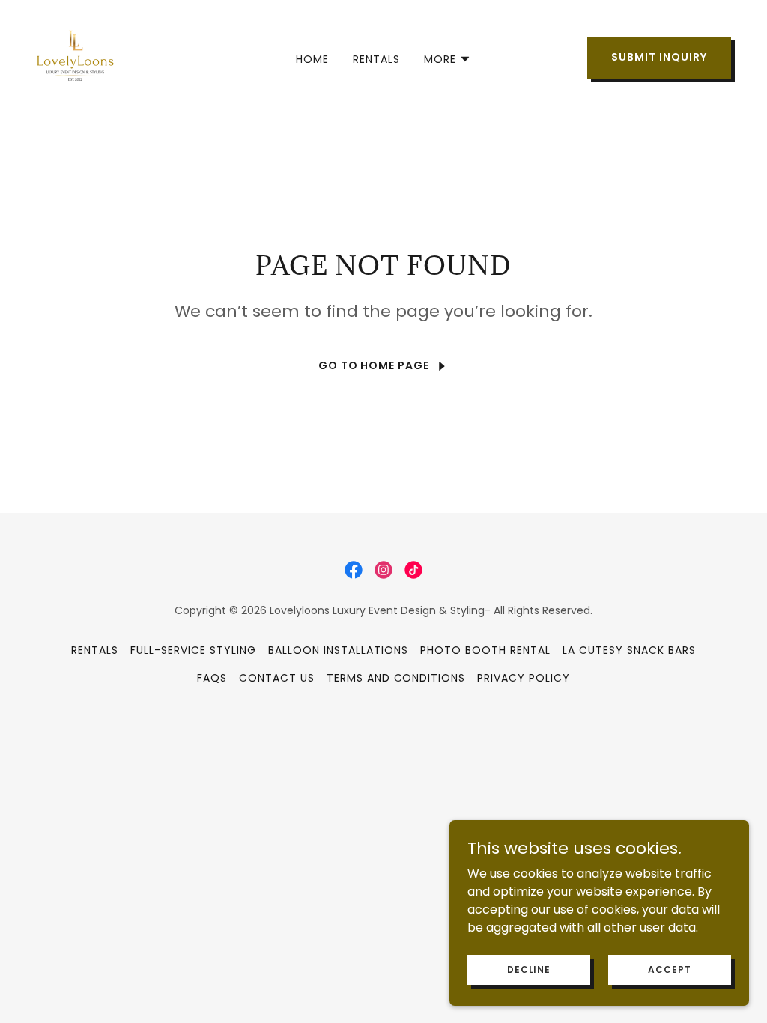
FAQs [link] (212, 677)
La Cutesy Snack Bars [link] (629, 650)
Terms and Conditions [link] (396, 677)
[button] (447, 59)
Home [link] (312, 59)
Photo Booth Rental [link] (485, 650)
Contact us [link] (277, 677)
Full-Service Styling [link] (193, 650)
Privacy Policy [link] (523, 677)
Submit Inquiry (659, 56)
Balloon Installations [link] (338, 650)
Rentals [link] (376, 59)
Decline (529, 968)
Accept (669, 968)
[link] (75, 56)
